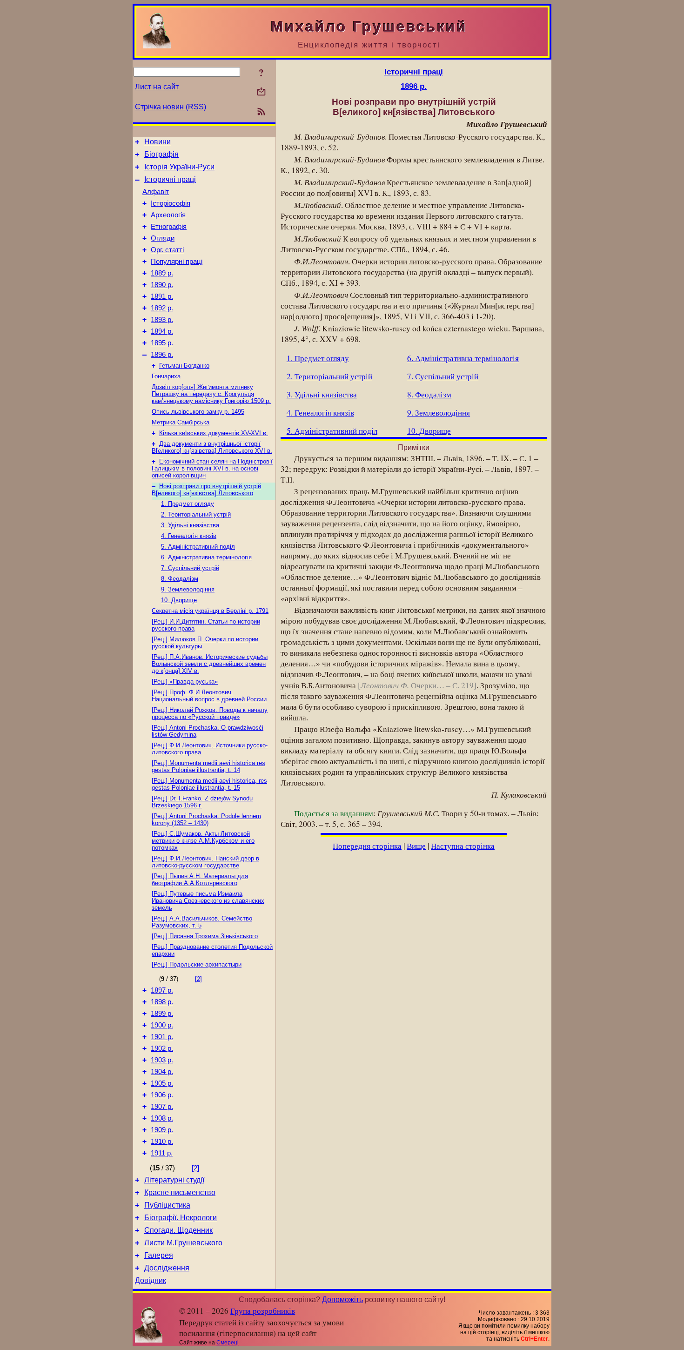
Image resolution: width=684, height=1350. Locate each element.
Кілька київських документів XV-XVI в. (213, 433)
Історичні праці (170, 179)
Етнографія (169, 226)
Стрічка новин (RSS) (170, 107)
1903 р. (162, 1060)
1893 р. (162, 319)
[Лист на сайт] (261, 92)
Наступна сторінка (463, 845)
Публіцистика (167, 1205)
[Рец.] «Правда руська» (185, 681)
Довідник (150, 1280)
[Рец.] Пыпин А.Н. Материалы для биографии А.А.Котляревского (200, 880)
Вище (416, 845)
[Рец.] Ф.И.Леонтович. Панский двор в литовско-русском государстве (205, 862)
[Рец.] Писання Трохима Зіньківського (205, 936)
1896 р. (162, 354)
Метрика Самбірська (180, 422)
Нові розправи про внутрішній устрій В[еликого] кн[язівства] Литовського (206, 490)
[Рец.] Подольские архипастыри (196, 964)
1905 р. (162, 1083)
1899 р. (162, 1013)
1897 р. (162, 990)
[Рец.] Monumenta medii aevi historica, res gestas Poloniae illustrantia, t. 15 (209, 784)
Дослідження (166, 1268)
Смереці (227, 1342)
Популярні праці (176, 261)
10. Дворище (179, 600)
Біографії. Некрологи (180, 1218)
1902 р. (162, 1048)
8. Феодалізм (179, 578)
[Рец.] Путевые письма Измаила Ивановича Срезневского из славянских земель (208, 900)
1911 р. (162, 1153)
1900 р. (162, 1025)
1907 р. (162, 1106)
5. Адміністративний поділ (198, 546)
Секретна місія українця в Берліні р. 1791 (210, 610)
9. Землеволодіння (188, 589)
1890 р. (162, 285)
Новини (157, 142)
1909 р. (162, 1130)
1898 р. (162, 1002)
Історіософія (170, 203)
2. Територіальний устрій (196, 514)
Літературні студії (174, 1180)
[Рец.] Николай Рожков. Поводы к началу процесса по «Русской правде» (210, 713)
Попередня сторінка (367, 845)
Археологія (168, 215)
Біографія (161, 154)
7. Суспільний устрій (190, 567)
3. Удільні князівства (190, 525)
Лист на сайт (157, 87)
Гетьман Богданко (184, 365)
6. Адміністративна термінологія (206, 557)
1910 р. (162, 1141)
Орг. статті (167, 250)
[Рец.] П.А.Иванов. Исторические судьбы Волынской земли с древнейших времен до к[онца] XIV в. (210, 663)
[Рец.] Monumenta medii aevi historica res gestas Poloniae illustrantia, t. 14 (208, 766)
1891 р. (162, 296)
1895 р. (162, 343)
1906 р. (162, 1095)
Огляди (162, 238)
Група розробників (262, 1310)
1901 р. (162, 1037)
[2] (198, 978)
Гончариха (166, 376)
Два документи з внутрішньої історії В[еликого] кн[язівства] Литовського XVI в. (212, 447)
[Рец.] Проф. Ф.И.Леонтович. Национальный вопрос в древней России (209, 696)
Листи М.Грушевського (183, 1243)
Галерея (158, 1255)
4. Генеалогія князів (188, 535)
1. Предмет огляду (187, 503)
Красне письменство (179, 1192)
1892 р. (162, 308)
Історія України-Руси (179, 167)
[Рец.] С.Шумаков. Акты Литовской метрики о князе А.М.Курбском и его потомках (203, 840)
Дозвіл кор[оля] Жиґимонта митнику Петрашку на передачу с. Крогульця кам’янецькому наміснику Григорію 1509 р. (211, 393)
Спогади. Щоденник (178, 1230)
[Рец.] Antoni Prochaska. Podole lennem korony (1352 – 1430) (206, 819)
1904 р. (162, 1071)
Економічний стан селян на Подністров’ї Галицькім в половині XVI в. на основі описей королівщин (212, 468)
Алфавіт (155, 191)
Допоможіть (342, 1299)
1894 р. (162, 331)
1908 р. (162, 1118)
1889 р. (162, 273)
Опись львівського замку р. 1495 (198, 411)
